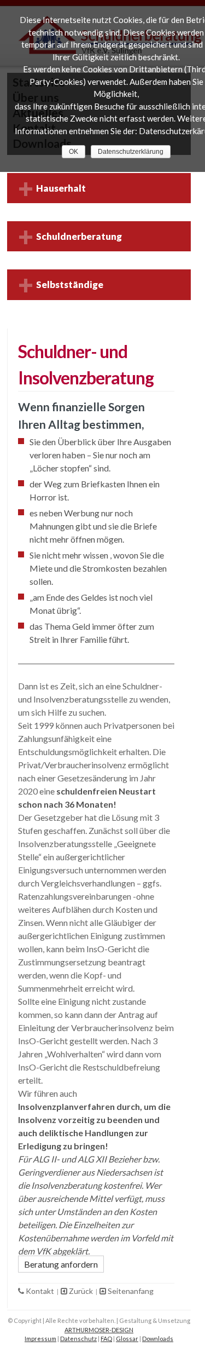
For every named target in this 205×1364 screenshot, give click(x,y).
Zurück (81, 1291)
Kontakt (40, 1291)
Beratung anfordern (61, 1264)
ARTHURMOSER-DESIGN (99, 1329)
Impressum (40, 1338)
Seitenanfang (130, 1291)
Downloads (157, 1338)
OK (73, 152)
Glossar (127, 1338)
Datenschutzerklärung (130, 152)
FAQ (106, 1338)
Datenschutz (78, 1338)
